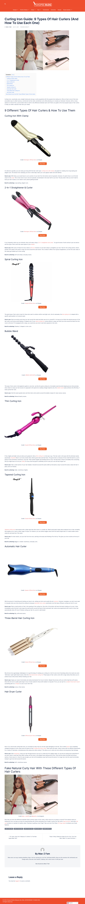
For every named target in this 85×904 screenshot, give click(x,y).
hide (13, 74)
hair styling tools (28, 828)
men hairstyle (38, 828)
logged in (17, 881)
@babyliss (34, 816)
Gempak (59, 9)
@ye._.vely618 (25, 816)
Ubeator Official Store (30, 590)
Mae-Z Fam (8, 26)
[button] (5, 4)
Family (32, 9)
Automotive (53, 9)
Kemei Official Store (30, 662)
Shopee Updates (67, 9)
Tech (38, 9)
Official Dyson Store (30, 735)
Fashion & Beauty (24, 9)
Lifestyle (15, 9)
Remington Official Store (30, 159)
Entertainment (46, 9)
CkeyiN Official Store (30, 303)
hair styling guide (18, 828)
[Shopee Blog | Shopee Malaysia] (42, 4)
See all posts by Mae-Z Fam (42, 863)
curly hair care (8, 828)
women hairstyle (47, 828)
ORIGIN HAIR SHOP (30, 375)
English (71, 902)
